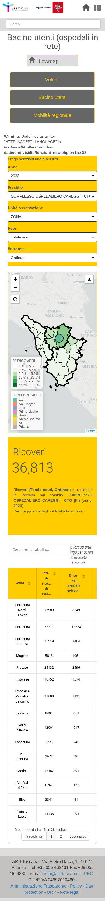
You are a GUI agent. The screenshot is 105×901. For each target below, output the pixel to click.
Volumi (52, 79)
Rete (12, 228)
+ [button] (15, 279)
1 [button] (51, 836)
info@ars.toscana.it (62, 873)
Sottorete (16, 249)
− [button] (15, 287)
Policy (76, 886)
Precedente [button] (34, 836)
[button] (15, 299)
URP (51, 892)
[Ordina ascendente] (29, 583)
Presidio (15, 187)
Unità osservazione (25, 208)
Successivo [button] (78, 836)
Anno (13, 167)
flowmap (49, 61)
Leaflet (90, 431)
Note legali (70, 892)
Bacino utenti (52, 97)
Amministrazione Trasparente (38, 886)
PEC (88, 873)
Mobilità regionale (52, 115)
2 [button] (61, 836)
